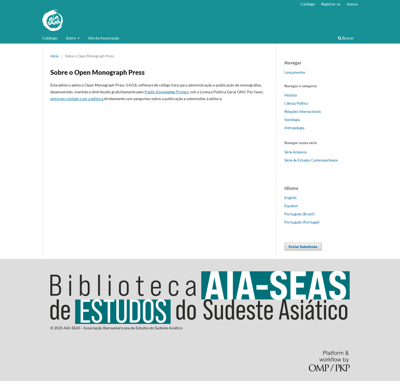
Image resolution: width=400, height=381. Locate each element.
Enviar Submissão (303, 246)
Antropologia (294, 128)
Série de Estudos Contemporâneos (311, 160)
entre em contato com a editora (77, 98)
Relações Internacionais (302, 111)
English (290, 197)
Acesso (352, 4)
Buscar (347, 38)
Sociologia (292, 119)
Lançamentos (294, 72)
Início (54, 56)
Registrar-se (330, 4)
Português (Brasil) (299, 214)
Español (291, 205)
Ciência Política (296, 103)
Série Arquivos (295, 152)
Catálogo (49, 38)
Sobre (71, 38)
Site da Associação (103, 38)
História (290, 95)
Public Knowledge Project (166, 91)
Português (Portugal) (301, 222)
